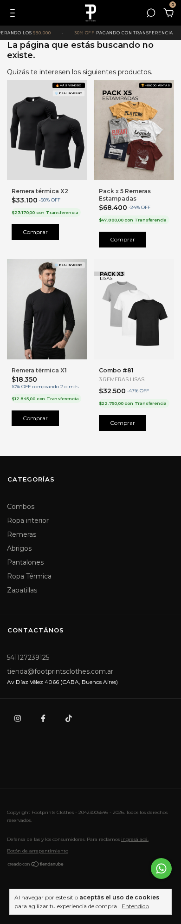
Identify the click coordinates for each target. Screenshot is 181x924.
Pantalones (25, 562)
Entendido (135, 906)
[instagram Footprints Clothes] (17, 718)
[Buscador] (151, 14)
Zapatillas (22, 590)
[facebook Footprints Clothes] (43, 718)
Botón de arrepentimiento (37, 851)
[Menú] (14, 14)
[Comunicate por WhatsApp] (161, 868)
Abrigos (19, 548)
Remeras (21, 534)
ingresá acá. (135, 839)
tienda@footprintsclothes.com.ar (60, 671)
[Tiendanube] (36, 865)
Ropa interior (28, 520)
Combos (20, 506)
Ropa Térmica (29, 576)
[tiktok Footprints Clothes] (68, 718)
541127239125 (28, 657)
